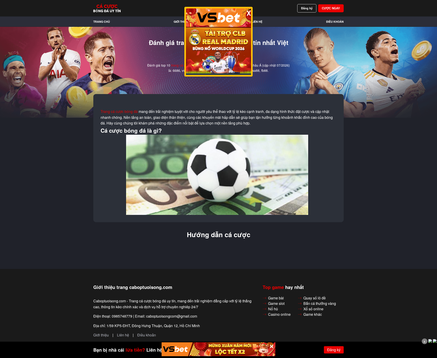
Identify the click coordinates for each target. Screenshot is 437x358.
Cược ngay (331, 8)
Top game (273, 287)
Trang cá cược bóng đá (119, 111)
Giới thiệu (181, 22)
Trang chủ (101, 22)
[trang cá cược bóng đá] (107, 8)
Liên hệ (257, 22)
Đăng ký (307, 8)
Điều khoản (335, 22)
